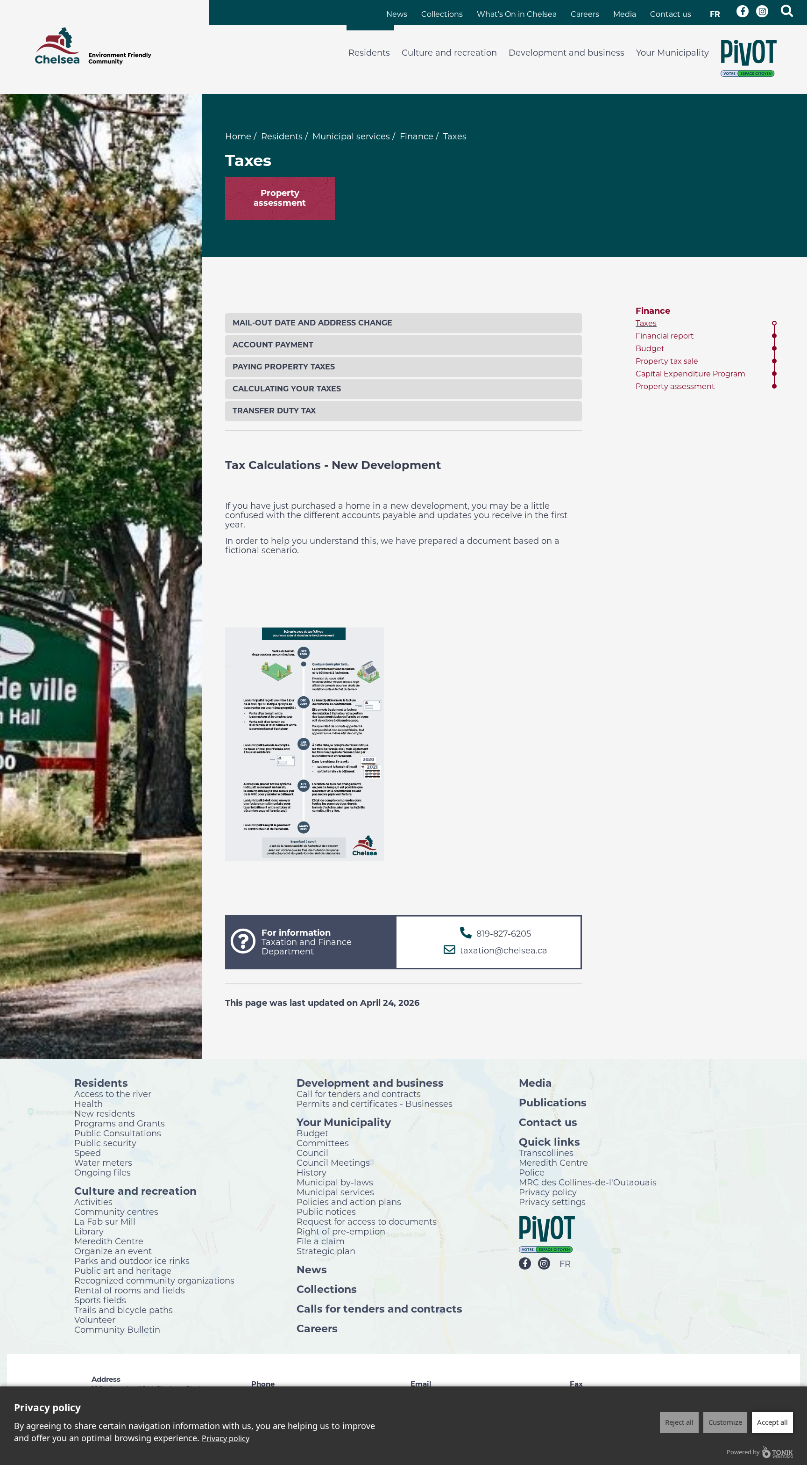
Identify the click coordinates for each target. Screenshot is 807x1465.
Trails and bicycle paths (123, 1309)
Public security (105, 1142)
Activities (93, 1201)
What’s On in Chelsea (517, 14)
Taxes (646, 323)
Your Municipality (672, 53)
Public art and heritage (122, 1270)
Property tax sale (667, 361)
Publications (553, 1102)
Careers (585, 14)
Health (88, 1103)
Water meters (103, 1162)
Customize (725, 1422)
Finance (416, 136)
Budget (650, 348)
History (311, 1172)
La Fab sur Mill (104, 1221)
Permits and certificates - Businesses (375, 1103)
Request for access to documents (367, 1221)
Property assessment (675, 386)
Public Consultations (117, 1133)
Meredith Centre (108, 1241)
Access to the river (112, 1093)
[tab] (403, 323)
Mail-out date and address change (312, 322)
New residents (104, 1113)
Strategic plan (326, 1251)
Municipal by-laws (335, 1182)
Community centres (116, 1211)
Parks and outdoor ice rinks (132, 1260)
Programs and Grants (119, 1123)
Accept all (772, 1422)
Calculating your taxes (287, 388)
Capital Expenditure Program (690, 373)
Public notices (326, 1211)
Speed (87, 1152)
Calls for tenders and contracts (379, 1308)
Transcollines (546, 1152)
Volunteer (94, 1319)
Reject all (679, 1422)
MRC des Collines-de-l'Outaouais (588, 1182)
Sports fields (100, 1300)
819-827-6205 (503, 934)
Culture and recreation (449, 53)
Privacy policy (548, 1192)
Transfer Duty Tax (274, 410)
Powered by (743, 1452)
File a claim (321, 1241)
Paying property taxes (284, 366)
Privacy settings (552, 1201)
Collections (442, 14)
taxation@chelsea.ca (503, 950)
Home (238, 136)
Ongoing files (102, 1172)
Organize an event (113, 1251)
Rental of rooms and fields (129, 1290)
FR (715, 14)
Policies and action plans (349, 1201)
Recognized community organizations (154, 1280)
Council (312, 1152)
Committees (323, 1142)
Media (624, 14)
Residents (369, 53)
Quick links (549, 1141)
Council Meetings (333, 1162)
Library (89, 1231)
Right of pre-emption (341, 1231)
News (396, 14)
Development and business (566, 53)
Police (532, 1172)
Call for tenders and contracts (359, 1093)
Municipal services (351, 136)
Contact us (670, 14)
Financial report (665, 336)
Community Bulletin (117, 1329)
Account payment (273, 344)
